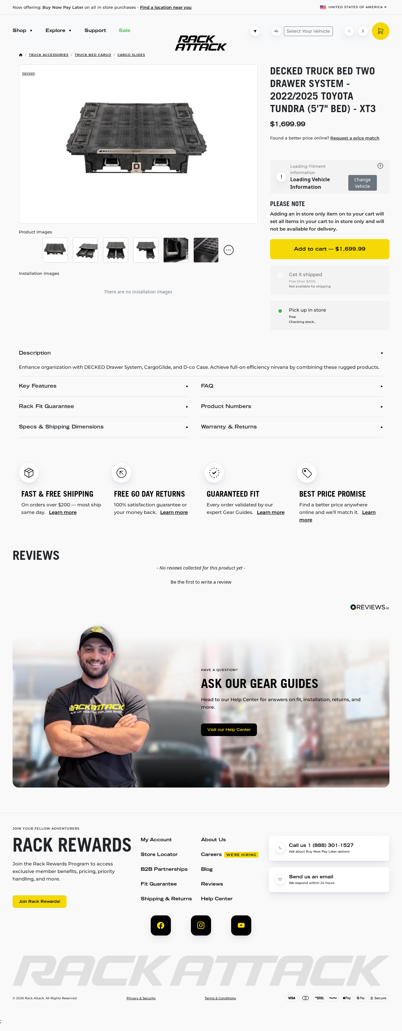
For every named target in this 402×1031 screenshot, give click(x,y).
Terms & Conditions (220, 998)
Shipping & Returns (166, 899)
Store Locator (159, 855)
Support (95, 31)
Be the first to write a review (201, 582)
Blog (207, 869)
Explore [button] (56, 31)
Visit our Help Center (229, 730)
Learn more (63, 512)
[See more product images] (229, 250)
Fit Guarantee (159, 884)
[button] (201, 581)
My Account (156, 840)
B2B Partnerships (164, 869)
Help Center (217, 899)
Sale (124, 31)
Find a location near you (166, 7)
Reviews (212, 884)
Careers (211, 855)
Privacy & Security (141, 998)
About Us (213, 840)
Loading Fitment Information (307, 169)
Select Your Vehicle (308, 31)
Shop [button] (20, 31)
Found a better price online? (324, 137)
